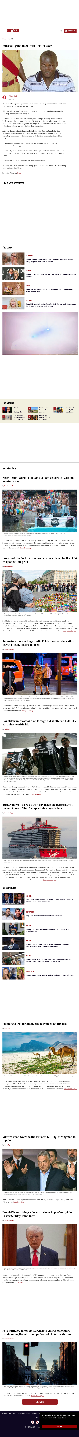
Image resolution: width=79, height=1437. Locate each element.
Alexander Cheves (8, 566)
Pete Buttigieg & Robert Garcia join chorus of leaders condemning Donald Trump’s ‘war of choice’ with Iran (36, 1333)
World (11, 39)
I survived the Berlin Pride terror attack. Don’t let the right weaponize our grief (36, 559)
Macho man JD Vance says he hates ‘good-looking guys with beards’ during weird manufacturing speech (48, 945)
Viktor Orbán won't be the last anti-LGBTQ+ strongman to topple (39, 1140)
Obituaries (30, 912)
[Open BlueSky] (37, 1423)
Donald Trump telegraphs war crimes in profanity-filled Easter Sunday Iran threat (37, 1216)
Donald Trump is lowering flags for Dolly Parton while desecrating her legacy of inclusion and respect (51, 305)
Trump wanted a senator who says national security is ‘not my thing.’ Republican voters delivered (50, 260)
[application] (40, 333)
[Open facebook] (32, 1423)
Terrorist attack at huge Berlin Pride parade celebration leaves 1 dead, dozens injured (38, 644)
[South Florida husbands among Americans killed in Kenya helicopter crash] (33, 410)
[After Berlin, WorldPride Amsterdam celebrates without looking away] (39, 510)
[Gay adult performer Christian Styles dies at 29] (13, 914)
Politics (29, 300)
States (28, 956)
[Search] (61, 31)
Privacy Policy (47, 1418)
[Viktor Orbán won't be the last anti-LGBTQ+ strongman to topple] (39, 1171)
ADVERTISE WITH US (36, 1415)
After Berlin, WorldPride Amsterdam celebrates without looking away (38, 479)
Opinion (28, 285)
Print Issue (30, 972)
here (19, 173)
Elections (29, 256)
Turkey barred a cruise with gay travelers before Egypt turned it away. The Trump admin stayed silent (37, 807)
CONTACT (5, 1415)
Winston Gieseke (13, 96)
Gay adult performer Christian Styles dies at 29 (44, 916)
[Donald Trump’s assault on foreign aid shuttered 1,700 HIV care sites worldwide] (39, 755)
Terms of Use (61, 1418)
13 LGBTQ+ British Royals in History (44, 417)
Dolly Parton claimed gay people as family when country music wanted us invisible (50, 290)
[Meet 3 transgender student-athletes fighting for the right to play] (13, 973)
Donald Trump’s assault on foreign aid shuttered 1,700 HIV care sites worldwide (39, 723)
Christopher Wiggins (9, 651)
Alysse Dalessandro (9, 486)
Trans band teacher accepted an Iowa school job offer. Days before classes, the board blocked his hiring (49, 960)
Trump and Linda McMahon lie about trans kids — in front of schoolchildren (48, 930)
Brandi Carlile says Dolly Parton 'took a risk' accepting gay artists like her (51, 275)
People (28, 271)
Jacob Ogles (7, 730)
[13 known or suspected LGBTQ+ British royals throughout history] (33, 418)
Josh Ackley (7, 1147)
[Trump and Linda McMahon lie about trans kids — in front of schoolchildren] (13, 929)
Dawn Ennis (7, 1028)
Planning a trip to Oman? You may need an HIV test (34, 1024)
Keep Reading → (26, 547)
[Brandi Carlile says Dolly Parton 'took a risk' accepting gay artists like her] (13, 273)
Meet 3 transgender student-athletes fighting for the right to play (50, 975)
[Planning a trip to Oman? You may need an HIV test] (39, 1053)
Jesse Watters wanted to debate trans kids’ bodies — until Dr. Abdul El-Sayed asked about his (49, 901)
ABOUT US (12, 1415)
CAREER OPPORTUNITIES (23, 1415)
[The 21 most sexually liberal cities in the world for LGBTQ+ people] (58, 410)
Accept (59, 1426)
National (29, 896)
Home (4, 39)
